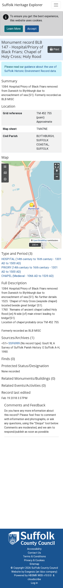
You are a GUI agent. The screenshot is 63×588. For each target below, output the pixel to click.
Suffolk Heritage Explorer (22, 4)
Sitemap (34, 564)
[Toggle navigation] (56, 4)
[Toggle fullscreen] (57, 166)
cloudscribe (34, 579)
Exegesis (30, 571)
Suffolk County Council (44, 567)
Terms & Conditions (34, 556)
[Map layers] (5, 167)
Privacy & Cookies (34, 560)
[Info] (5, 179)
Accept (32, 28)
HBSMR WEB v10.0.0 (40, 575)
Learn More (14, 28)
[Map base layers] (5, 173)
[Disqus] (31, 483)
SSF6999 (14, 343)
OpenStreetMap (40, 240)
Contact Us (34, 552)
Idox (42, 571)
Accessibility (34, 548)
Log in (34, 583)
